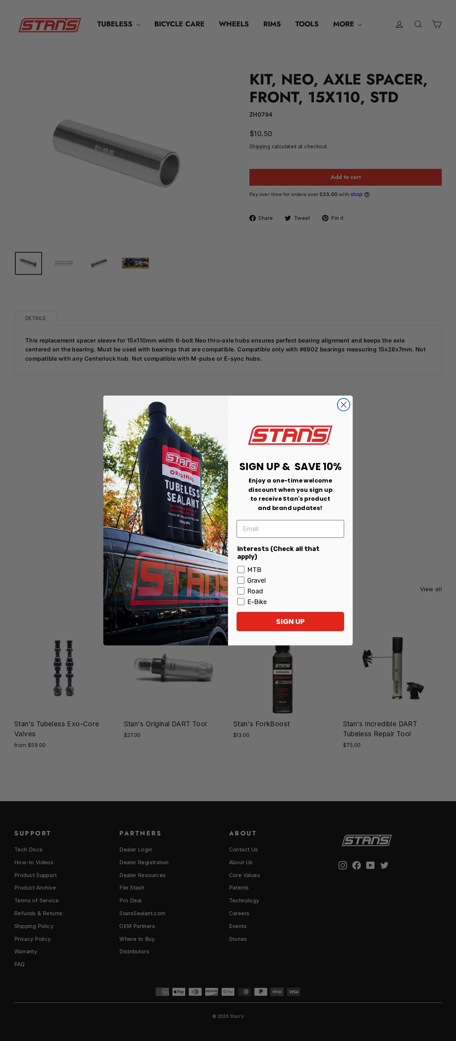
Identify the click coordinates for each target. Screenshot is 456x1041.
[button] (290, 435)
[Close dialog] (343, 404)
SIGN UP (290, 622)
